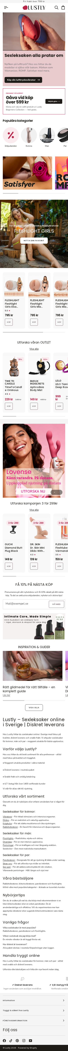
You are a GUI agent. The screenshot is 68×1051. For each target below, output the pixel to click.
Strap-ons (7, 863)
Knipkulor (7, 823)
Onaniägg (7, 841)
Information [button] (9, 1000)
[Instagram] (23, 1040)
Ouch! (9, 544)
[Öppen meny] (8, 7)
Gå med (56, 604)
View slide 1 (54, 492)
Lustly (7, 1047)
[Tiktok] (10, 1040)
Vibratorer (7, 816)
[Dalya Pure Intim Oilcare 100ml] (34, 626)
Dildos (6, 820)
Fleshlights (8, 838)
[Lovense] (34, 461)
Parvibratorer (9, 860)
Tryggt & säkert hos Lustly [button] (16, 1010)
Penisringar (8, 845)
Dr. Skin (35, 544)
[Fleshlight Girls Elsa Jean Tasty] (14, 286)
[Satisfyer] (27, 172)
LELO (58, 381)
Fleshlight (12, 300)
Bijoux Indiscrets (37, 382)
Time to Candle (10, 382)
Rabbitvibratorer (10, 827)
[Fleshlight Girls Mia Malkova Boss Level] (39, 286)
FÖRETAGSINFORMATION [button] (15, 1020)
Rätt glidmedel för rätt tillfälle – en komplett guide (29, 689)
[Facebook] (4, 1040)
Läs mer (6, 695)
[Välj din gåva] (34, 101)
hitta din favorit (34, 240)
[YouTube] (30, 1040)
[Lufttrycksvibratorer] (34, 49)
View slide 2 (58, 492)
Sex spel (7, 866)
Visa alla (34, 707)
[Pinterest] (17, 1040)
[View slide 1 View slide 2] (34, 461)
